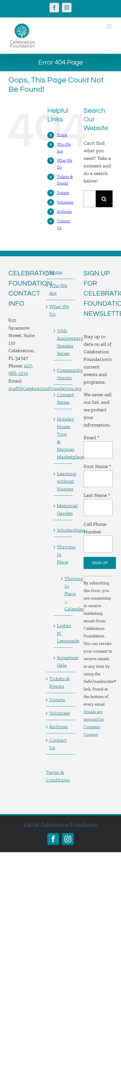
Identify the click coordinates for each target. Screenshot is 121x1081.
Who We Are (58, 289)
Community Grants (63, 374)
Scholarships (63, 530)
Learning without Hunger (63, 481)
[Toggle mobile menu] (110, 26)
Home (62, 135)
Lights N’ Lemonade (63, 633)
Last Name (97, 495)
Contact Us (58, 744)
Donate (63, 192)
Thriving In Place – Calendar (65, 593)
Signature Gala (63, 661)
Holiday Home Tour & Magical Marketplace (63, 438)
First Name (97, 466)
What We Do (59, 310)
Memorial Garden (63, 509)
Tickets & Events (59, 682)
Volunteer (65, 202)
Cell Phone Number (95, 528)
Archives (64, 211)
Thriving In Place (63, 554)
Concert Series (63, 398)
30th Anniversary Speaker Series (63, 342)
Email (91, 437)
